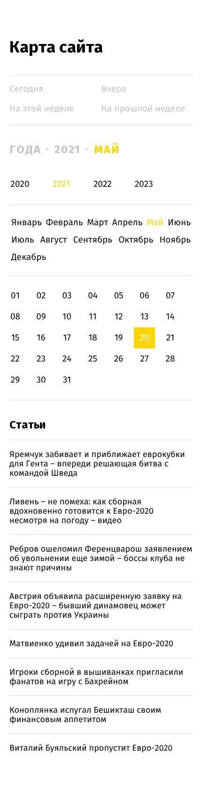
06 (144, 295)
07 (170, 295)
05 (118, 295)
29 (15, 380)
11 (92, 316)
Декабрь (28, 257)
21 (170, 337)
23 (41, 359)
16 (41, 337)
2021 (67, 149)
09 (41, 316)
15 (15, 337)
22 (15, 359)
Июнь (179, 222)
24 (67, 359)
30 (41, 380)
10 (66, 316)
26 (119, 359)
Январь (26, 222)
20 (144, 337)
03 (66, 295)
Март (97, 222)
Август (53, 240)
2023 (144, 184)
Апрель (127, 222)
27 (144, 359)
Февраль (64, 222)
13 (144, 316)
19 (118, 337)
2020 (20, 184)
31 (67, 380)
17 (67, 337)
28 (170, 359)
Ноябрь (175, 240)
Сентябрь (92, 240)
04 (93, 295)
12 (119, 316)
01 (15, 295)
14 (170, 316)
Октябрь (135, 240)
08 (15, 316)
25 (92, 359)
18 (92, 337)
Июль (22, 240)
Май (107, 149)
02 (41, 295)
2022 (102, 184)
